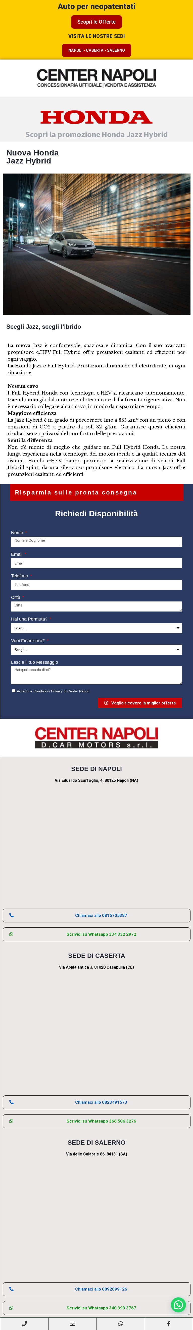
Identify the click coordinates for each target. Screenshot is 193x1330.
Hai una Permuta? (30, 619)
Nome (17, 532)
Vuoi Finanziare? (28, 640)
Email (17, 554)
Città (16, 597)
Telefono (20, 575)
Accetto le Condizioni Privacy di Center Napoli (53, 691)
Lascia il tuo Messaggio (34, 662)
